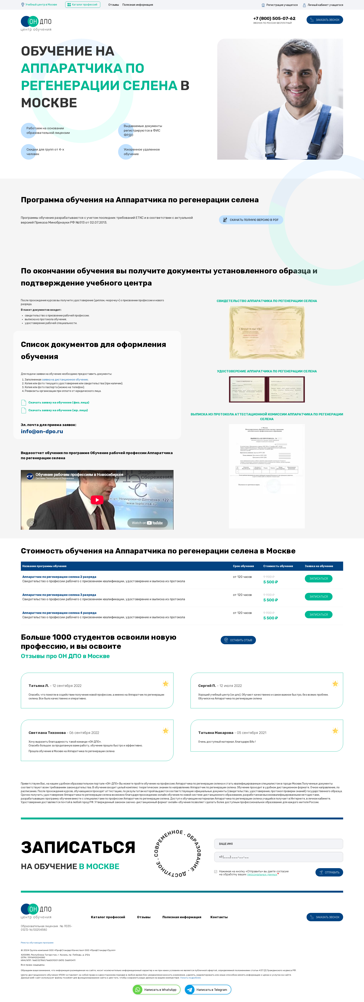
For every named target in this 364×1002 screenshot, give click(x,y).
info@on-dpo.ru (42, 431)
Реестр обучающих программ (37, 942)
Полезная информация (137, 4)
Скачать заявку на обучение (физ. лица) (58, 402)
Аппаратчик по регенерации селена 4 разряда (59, 613)
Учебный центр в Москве (41, 4)
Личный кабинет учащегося (325, 5)
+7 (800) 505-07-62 (274, 18)
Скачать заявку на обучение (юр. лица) (58, 410)
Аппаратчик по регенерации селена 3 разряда (59, 595)
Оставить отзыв (241, 640)
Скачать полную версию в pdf (254, 220)
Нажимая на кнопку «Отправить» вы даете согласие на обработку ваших (254, 873)
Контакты (219, 917)
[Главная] (36, 23)
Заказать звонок (327, 20)
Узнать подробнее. (190, 977)
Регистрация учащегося (282, 5)
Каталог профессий (84, 4)
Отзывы (113, 4)
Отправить (332, 872)
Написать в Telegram (212, 990)
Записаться (319, 578)
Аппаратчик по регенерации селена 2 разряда (59, 577)
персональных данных (262, 874)
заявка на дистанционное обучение (65, 379)
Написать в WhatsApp (160, 990)
